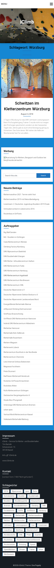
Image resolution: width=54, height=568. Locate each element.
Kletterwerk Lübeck (11, 347)
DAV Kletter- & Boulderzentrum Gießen (19, 261)
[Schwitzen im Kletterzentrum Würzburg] (27, 78)
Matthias (19, 530)
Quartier (38, 535)
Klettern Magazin (10, 343)
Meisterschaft (32, 530)
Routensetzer (9, 545)
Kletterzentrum (35, 520)
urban (41, 549)
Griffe (20, 511)
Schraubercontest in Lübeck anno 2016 (19, 209)
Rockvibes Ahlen (10, 386)
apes (27, 491)
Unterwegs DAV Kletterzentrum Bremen (19, 405)
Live (33, 525)
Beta (35, 491)
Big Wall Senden (10, 232)
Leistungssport (22, 525)
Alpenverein (16, 491)
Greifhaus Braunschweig (13, 314)
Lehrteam (8, 525)
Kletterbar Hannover (12, 328)
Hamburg (42, 511)
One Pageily (36, 565)
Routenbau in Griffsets (13, 214)
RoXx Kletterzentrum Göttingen (16, 391)
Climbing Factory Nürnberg (14, 247)
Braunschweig (37, 501)
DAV (44, 506)
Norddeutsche (9, 535)
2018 (6, 491)
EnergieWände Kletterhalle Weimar (17, 304)
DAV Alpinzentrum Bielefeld (15, 252)
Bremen (7, 506)
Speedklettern (9, 549)
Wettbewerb (9, 554)
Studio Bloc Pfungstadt (13, 400)
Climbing (35, 506)
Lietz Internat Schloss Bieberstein (17, 362)
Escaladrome (9, 511)
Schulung (22, 545)
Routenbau (8, 540)
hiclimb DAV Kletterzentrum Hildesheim (19, 323)
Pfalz (29, 535)
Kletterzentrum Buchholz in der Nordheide (20, 352)
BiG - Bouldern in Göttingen (14, 237)
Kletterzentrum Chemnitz (14, 357)
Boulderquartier (21, 501)
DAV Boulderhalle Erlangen (14, 256)
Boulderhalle (34, 496)
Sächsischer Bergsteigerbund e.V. (17, 395)
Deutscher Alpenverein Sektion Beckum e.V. (21, 295)
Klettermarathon (35, 515)
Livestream (42, 525)
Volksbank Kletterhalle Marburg (16, 419)
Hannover (8, 515)
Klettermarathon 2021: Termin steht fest (20, 194)
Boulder (22, 496)
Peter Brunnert (9, 371)
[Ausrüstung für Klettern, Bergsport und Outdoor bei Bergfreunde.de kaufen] (27, 160)
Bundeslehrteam (21, 506)
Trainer (32, 549)
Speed (32, 545)
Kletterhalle (20, 515)
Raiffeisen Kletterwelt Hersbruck (16, 376)
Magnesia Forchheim (12, 367)
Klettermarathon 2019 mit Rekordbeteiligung (21, 199)
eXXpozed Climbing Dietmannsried (17, 309)
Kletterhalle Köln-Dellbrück (14, 333)
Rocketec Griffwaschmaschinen (16, 381)
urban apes (8, 410)
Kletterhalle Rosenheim (13, 338)
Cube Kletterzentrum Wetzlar (15, 242)
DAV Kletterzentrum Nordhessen (17, 280)
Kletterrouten (19, 520)
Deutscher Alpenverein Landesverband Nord (21, 299)
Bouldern (7, 501)
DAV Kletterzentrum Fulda (14, 266)
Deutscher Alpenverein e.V (14, 290)
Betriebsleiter (9, 496)
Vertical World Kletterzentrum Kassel (18, 414)
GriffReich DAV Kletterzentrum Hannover (20, 319)
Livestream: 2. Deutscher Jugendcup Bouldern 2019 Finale (26, 204)
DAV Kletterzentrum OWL (14, 285)
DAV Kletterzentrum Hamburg (15, 271)
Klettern (7, 520)
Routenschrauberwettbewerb (28, 540)
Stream (22, 549)
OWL (21, 535)
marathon (8, 530)
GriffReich (31, 511)
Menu (4, 4)
